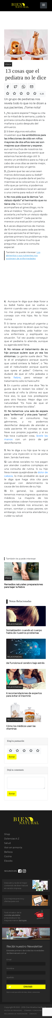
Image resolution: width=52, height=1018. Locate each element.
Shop (7, 834)
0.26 (42, 94)
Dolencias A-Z (11, 838)
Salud (7, 843)
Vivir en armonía (13, 847)
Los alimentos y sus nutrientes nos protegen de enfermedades (23, 255)
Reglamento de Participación (15, 1014)
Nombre (10, 968)
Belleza (8, 852)
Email (9, 960)
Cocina (8, 856)
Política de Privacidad (13, 1010)
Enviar (12, 757)
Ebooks (8, 861)
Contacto (33, 1014)
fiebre (17, 377)
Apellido (10, 977)
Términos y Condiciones (33, 1010)
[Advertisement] (26, 20)
